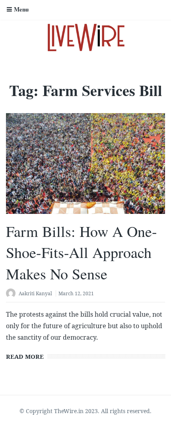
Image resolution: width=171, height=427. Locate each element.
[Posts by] (12, 294)
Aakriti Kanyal (35, 293)
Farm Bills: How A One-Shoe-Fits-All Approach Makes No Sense (81, 252)
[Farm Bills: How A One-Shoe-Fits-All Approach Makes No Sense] (85, 163)
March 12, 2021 (76, 293)
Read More (25, 356)
